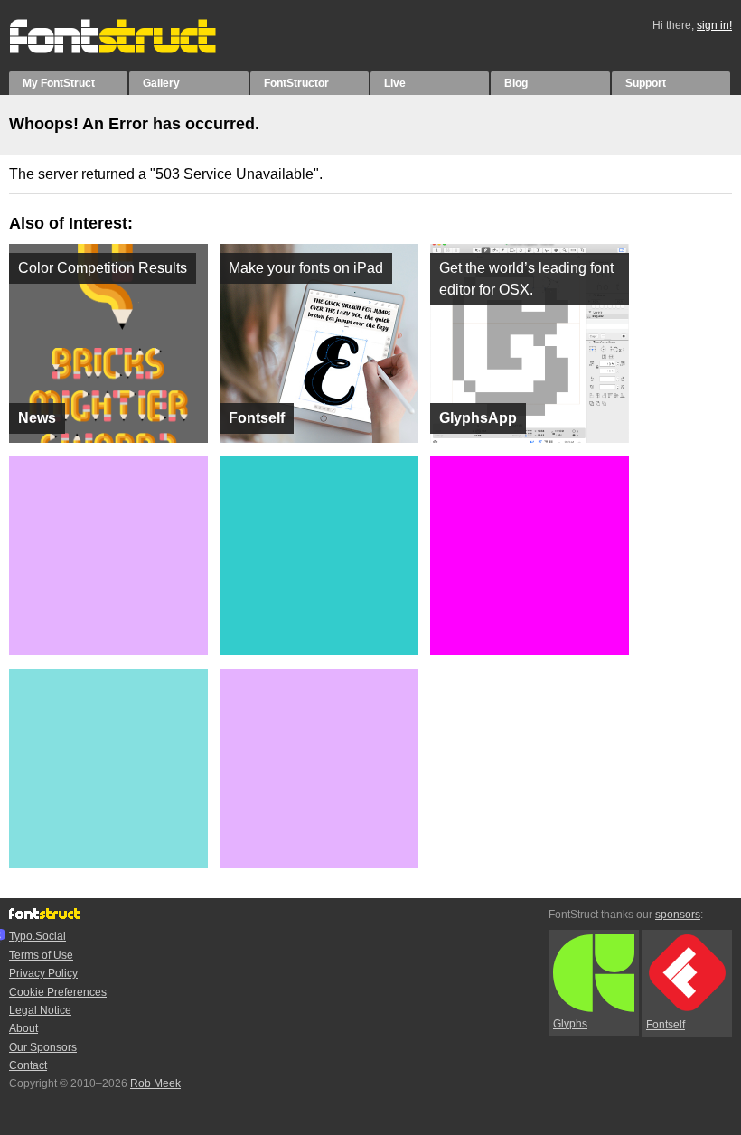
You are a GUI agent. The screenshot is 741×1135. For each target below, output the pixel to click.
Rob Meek (155, 1083)
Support (645, 83)
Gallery (161, 83)
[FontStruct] (131, 49)
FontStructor (296, 83)
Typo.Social (37, 936)
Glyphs (570, 1024)
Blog (516, 83)
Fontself (665, 1024)
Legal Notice (40, 1010)
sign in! (714, 25)
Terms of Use (41, 955)
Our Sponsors (43, 1047)
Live (395, 83)
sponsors (677, 914)
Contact (28, 1065)
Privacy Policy (43, 973)
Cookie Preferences (58, 992)
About (23, 1028)
